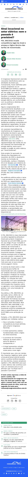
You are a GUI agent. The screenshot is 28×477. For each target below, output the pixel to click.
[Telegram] (4, 4)
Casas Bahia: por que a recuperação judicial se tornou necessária (15, 447)
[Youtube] (20, 4)
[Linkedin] (13, 4)
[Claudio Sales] (3, 52)
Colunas (10, 467)
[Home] (14, 8)
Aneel (14, 408)
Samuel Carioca (8, 431)
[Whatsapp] (1, 4)
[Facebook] (7, 4)
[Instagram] (16, 4)
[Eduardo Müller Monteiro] (3, 59)
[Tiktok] (23, 4)
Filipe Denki (7, 444)
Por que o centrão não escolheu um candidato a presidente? (15, 433)
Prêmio (21, 17)
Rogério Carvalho (14, 170)
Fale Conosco (22, 467)
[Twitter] (10, 4)
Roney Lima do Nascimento (11, 438)
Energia (4, 414)
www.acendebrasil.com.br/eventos (13, 214)
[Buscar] (26, 1)
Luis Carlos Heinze (15, 183)
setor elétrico (6, 408)
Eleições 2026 (14, 17)
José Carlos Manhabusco (11, 451)
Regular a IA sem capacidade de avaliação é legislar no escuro (13, 440)
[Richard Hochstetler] (3, 65)
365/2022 (12, 139)
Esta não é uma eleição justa (13, 427)
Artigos (15, 467)
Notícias (7, 17)
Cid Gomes (12, 165)
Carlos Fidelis (8, 425)
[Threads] (26, 4)
